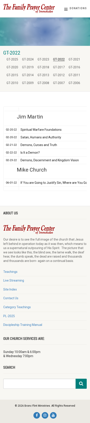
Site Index (10, 289)
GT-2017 (59, 67)
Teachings (10, 271)
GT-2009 (28, 83)
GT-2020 (12, 67)
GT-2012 (59, 75)
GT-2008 (43, 83)
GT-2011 (74, 75)
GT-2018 (43, 67)
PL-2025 (9, 316)
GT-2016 (74, 67)
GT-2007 (59, 83)
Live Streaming (13, 280)
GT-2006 (74, 83)
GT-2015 (12, 75)
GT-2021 (74, 59)
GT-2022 (59, 59)
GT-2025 (12, 59)
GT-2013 (43, 75)
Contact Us (10, 298)
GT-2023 (43, 59)
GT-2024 (28, 59)
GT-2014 (28, 75)
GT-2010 (12, 83)
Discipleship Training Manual (22, 325)
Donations (78, 8)
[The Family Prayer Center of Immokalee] (30, 8)
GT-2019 (28, 67)
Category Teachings (17, 307)
